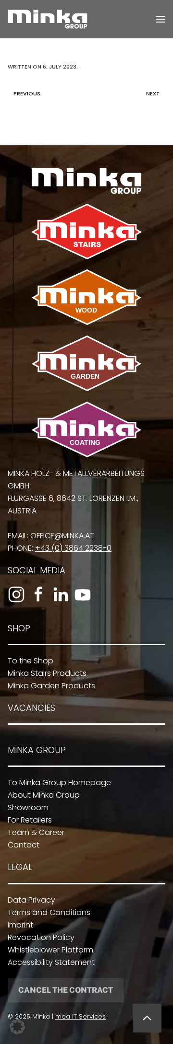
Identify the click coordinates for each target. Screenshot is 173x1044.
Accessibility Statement (51, 962)
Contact (23, 844)
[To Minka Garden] (86, 362)
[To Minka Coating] (86, 428)
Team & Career (36, 832)
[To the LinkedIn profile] (60, 594)
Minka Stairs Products (47, 673)
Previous (26, 93)
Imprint (20, 924)
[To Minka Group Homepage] (86, 180)
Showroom (28, 807)
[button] (160, 19)
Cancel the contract (65, 990)
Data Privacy (31, 899)
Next (153, 93)
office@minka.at (62, 535)
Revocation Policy (41, 937)
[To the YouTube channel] (82, 594)
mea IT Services (80, 1016)
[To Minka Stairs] (86, 230)
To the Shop (30, 660)
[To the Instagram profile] (16, 594)
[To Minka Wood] (86, 296)
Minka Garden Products (51, 685)
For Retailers (30, 819)
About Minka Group (44, 794)
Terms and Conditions (49, 912)
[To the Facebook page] (38, 594)
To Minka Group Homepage (59, 782)
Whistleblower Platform (50, 949)
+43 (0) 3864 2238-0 (73, 548)
